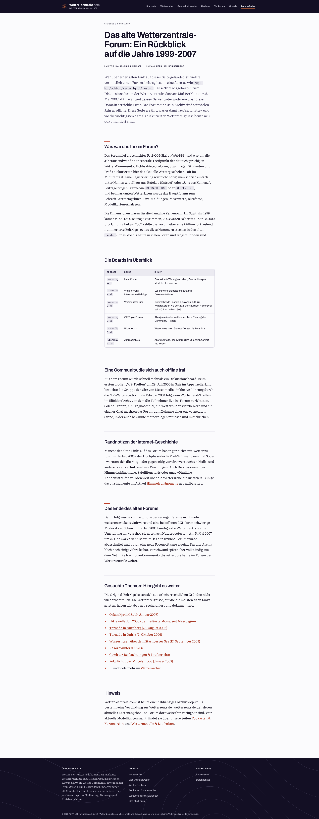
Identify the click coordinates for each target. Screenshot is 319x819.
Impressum (202, 774)
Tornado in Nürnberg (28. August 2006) (138, 627)
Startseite (151, 6)
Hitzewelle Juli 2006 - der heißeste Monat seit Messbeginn (152, 621)
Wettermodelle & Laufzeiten (152, 723)
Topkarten (219, 6)
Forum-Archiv (248, 6)
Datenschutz (203, 779)
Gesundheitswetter (187, 6)
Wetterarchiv (166, 6)
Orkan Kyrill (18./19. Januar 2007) (133, 614)
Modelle (233, 6)
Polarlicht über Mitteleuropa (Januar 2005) (141, 661)
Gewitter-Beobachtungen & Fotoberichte (139, 654)
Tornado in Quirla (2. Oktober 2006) (135, 634)
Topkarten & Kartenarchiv (143, 790)
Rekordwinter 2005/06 (126, 647)
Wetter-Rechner (137, 785)
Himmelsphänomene (162, 483)
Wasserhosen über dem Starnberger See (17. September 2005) (154, 641)
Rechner (205, 6)
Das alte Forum (137, 801)
